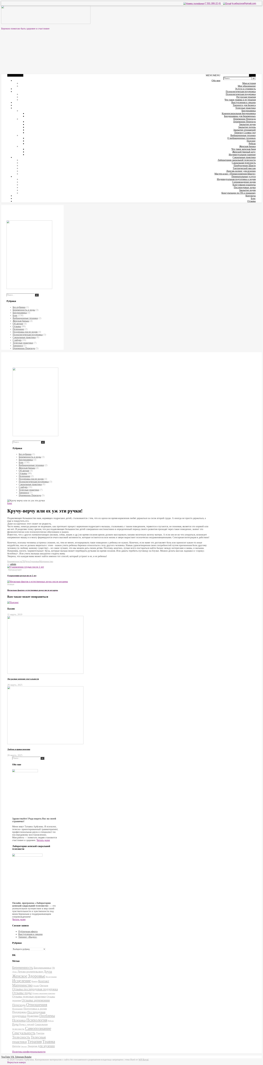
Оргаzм (44, 985)
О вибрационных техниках (241, 138)
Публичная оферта (28, 931)
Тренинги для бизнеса (244, 105)
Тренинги (18, 345)
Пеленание (18, 329)
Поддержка (19, 1012)
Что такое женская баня (243, 149)
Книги (35, 981)
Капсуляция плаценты (244, 184)
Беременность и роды (24, 310)
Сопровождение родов (244, 182)
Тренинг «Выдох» (27, 937)
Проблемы (47, 1016)
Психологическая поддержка (241, 91)
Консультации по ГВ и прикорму (238, 193)
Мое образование (247, 86)
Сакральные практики (244, 157)
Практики (33, 1015)
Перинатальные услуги (243, 176)
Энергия (32, 1046)
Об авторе (18, 323)
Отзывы (251, 201)
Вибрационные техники (243, 135)
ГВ (23, 561)
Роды (15, 1024)
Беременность (14, 561)
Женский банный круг (244, 152)
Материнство (46, 561)
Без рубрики (19, 307)
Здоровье (34, 561)
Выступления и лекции (243, 102)
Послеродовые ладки (245, 187)
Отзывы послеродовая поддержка (35, 989)
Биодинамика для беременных (240, 116)
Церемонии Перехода (244, 119)
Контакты (250, 195)
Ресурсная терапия (246, 97)
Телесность (21, 1037)
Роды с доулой (26, 1024)
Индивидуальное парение (242, 154)
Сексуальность (23, 1033)
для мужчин (46, 1046)
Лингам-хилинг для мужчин (241, 171)
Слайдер (17, 340)
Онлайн (36, 986)
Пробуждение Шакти (245, 165)
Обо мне (216, 80)
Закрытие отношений (244, 130)
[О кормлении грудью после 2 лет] (25, 567)
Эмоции (24, 1046)
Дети (27, 561)
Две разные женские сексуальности (23, 679)
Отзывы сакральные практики (43, 993)
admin (13, 564)
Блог (253, 198)
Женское (19, 976)
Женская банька (247, 146)
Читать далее (43, 840)
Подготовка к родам (35, 1008)
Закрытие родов (247, 124)
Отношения (36, 1004)
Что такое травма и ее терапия (240, 99)
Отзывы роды (22, 993)
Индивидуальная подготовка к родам (236, 179)
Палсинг (251, 141)
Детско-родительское (30, 971)
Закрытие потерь (247, 127)
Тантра (40, 1033)
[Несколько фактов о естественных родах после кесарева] (37, 581)
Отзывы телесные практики (29, 996)
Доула (48, 971)
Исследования (51, 977)
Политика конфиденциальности (29, 1051)
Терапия (34, 1041)
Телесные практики (245, 108)
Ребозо (252, 143)
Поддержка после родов (25, 332)
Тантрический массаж (244, 168)
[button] (213, 75)
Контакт (43, 981)
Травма (48, 1041)
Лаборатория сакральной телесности (237, 160)
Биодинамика (249, 110)
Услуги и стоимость (245, 88)
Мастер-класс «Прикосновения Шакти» (235, 173)
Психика (19, 1020)
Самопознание (38, 1028)
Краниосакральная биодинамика (239, 113)
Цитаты (16, 1046)
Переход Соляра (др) (245, 132)
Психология (36, 1020)
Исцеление (21, 980)
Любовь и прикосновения (18, 749)
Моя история (249, 83)
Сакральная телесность (244, 162)
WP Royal (143, 1059)
